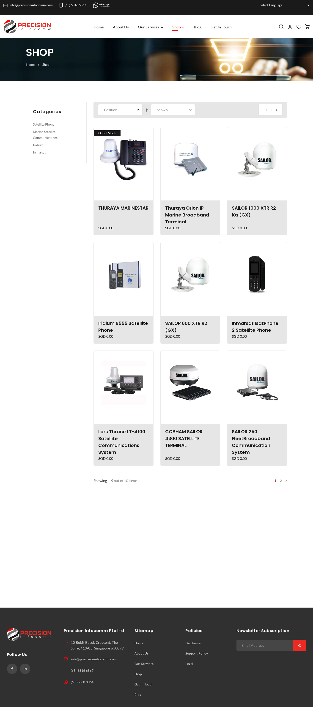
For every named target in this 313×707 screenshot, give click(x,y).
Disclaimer (193, 643)
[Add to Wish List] (147, 132)
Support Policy (196, 653)
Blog (138, 694)
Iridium (38, 145)
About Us (141, 653)
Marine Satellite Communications (45, 135)
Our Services (144, 664)
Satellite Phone (43, 124)
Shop (138, 674)
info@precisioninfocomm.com (31, 5)
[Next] (276, 109)
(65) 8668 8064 (82, 682)
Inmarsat (39, 152)
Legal (189, 664)
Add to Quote (123, 195)
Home (99, 27)
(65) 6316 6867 (75, 5)
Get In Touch (144, 684)
